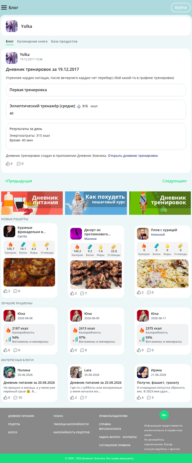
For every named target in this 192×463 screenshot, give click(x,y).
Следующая (173, 180)
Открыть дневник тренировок (133, 155)
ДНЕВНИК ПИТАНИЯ (21, 416)
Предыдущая (19, 180)
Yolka (26, 26)
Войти (181, 7)
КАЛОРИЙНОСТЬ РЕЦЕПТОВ (71, 432)
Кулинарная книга (32, 41)
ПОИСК (58, 416)
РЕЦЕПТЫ (14, 424)
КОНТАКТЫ (130, 437)
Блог (10, 41)
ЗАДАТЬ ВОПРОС (110, 437)
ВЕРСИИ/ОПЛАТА (110, 429)
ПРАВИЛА (124, 445)
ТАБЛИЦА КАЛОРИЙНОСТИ (71, 424)
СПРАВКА (105, 424)
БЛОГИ (12, 432)
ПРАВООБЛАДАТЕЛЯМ (113, 416)
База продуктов (64, 41)
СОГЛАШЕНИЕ (108, 445)
